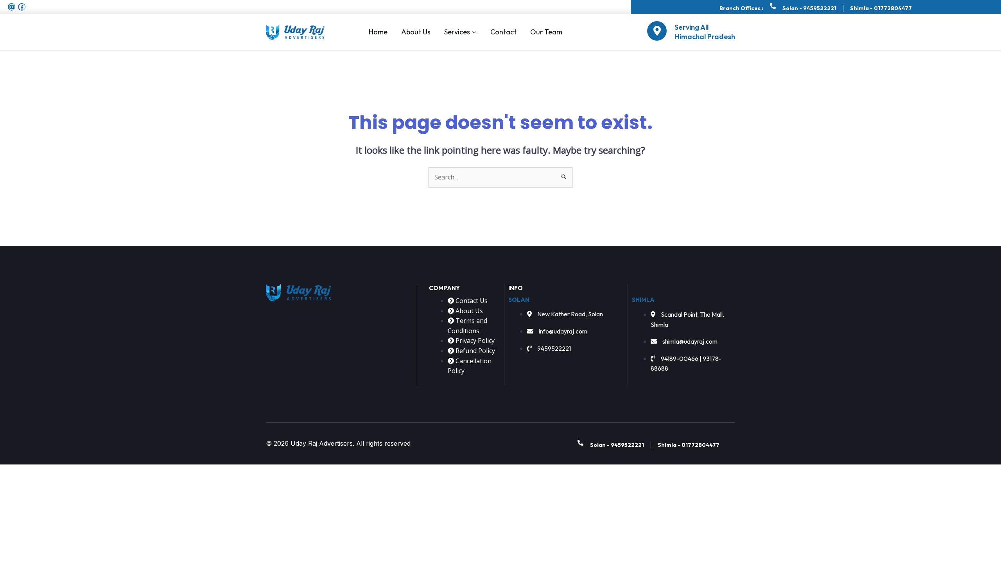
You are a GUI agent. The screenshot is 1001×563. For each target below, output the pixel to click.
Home (378, 31)
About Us (416, 31)
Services (457, 31)
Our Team (546, 31)
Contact (503, 31)
